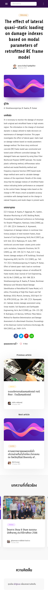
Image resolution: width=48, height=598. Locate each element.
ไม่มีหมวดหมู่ (23, 15)
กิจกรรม (11, 525)
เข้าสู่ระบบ (17, 584)
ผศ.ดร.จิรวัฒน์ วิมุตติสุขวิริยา (26, 66)
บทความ (12, 387)
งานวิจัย (12, 446)
